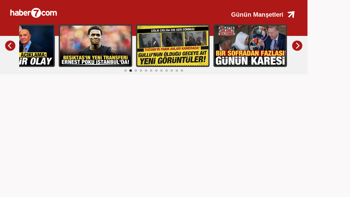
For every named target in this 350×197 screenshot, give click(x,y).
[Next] (297, 46)
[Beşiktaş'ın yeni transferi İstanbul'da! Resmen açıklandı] (95, 45)
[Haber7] (92, 10)
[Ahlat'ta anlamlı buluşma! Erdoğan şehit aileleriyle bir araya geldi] (250, 45)
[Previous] (10, 46)
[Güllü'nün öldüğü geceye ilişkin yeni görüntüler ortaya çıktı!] (172, 45)
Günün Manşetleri (257, 14)
